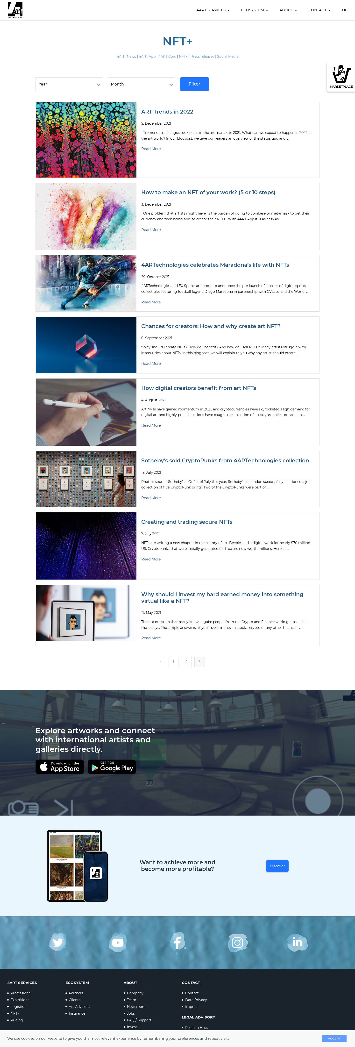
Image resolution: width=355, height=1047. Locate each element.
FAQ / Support (139, 1020)
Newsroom (136, 1006)
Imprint (191, 1006)
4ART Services (211, 10)
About (286, 10)
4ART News (126, 56)
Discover (277, 866)
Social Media (227, 56)
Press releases (202, 56)
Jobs (131, 1013)
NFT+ (183, 56)
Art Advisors (79, 1006)
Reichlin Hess (196, 1027)
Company (135, 993)
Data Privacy (196, 1000)
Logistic (17, 1006)
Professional (21, 993)
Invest (132, 1027)
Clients (74, 1000)
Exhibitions (20, 1000)
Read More (151, 148)
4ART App (147, 56)
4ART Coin (167, 56)
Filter (194, 84)
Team (131, 1000)
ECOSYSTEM (252, 10)
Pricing (17, 1020)
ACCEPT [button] (334, 1038)
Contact (317, 10)
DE (344, 10)
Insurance (77, 1013)
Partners (76, 993)
